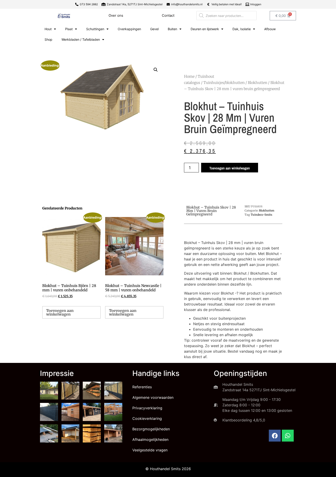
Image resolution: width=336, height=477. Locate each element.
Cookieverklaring (147, 418)
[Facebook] (275, 436)
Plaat (69, 29)
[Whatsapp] (288, 436)
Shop (48, 39)
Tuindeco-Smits (261, 214)
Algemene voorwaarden (152, 397)
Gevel (154, 29)
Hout (48, 29)
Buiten (172, 29)
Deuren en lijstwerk (205, 29)
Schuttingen (95, 29)
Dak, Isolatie (241, 29)
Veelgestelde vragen (150, 450)
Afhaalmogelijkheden (150, 439)
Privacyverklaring (147, 408)
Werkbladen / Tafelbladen (80, 39)
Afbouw (270, 29)
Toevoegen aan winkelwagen (229, 168)
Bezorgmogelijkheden (151, 429)
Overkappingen (129, 29)
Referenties (142, 387)
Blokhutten (257, 82)
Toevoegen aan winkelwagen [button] (60, 312)
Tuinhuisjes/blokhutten (224, 82)
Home (189, 76)
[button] (156, 70)
